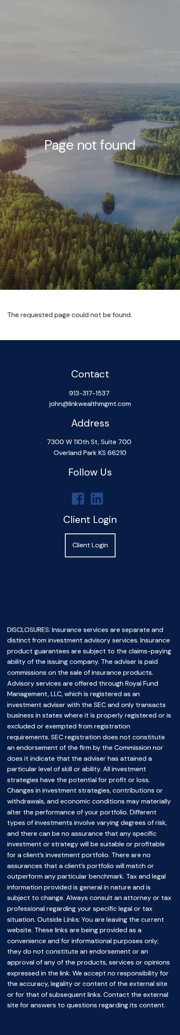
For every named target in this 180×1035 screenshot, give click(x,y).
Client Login (90, 545)
